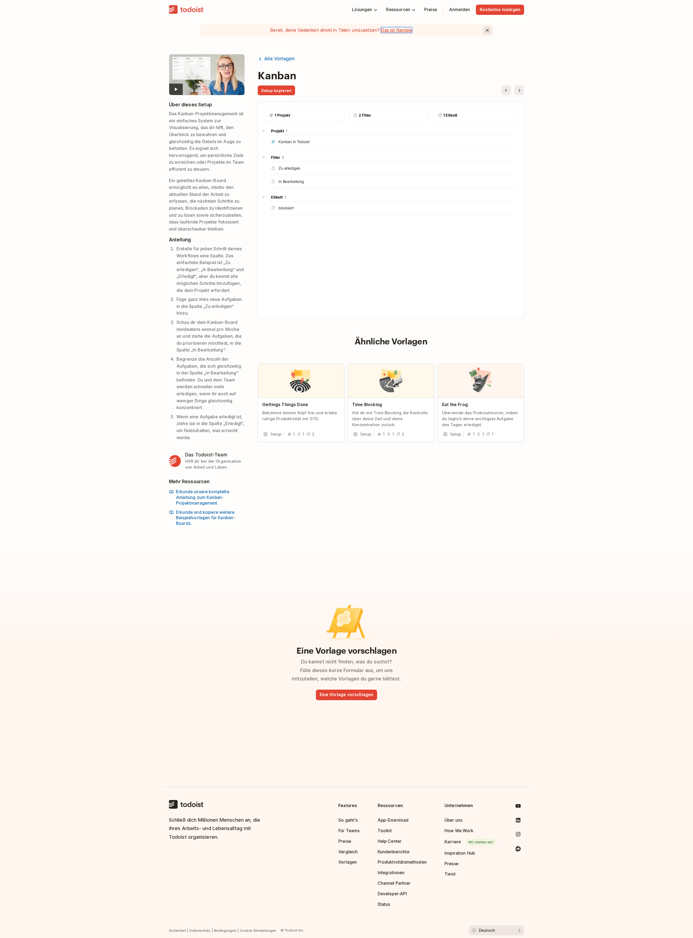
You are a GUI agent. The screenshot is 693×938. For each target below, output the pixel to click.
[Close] (487, 30)
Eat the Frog (455, 404)
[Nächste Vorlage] (519, 90)
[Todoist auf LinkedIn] (518, 821)
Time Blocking (367, 404)
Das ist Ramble (396, 30)
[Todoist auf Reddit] (518, 850)
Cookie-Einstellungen (258, 931)
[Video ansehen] (207, 74)
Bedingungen (225, 931)
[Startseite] (186, 9)
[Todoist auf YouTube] (518, 807)
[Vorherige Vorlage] (506, 90)
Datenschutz (199, 931)
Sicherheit (177, 931)
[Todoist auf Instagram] (518, 835)
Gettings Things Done (285, 404)
